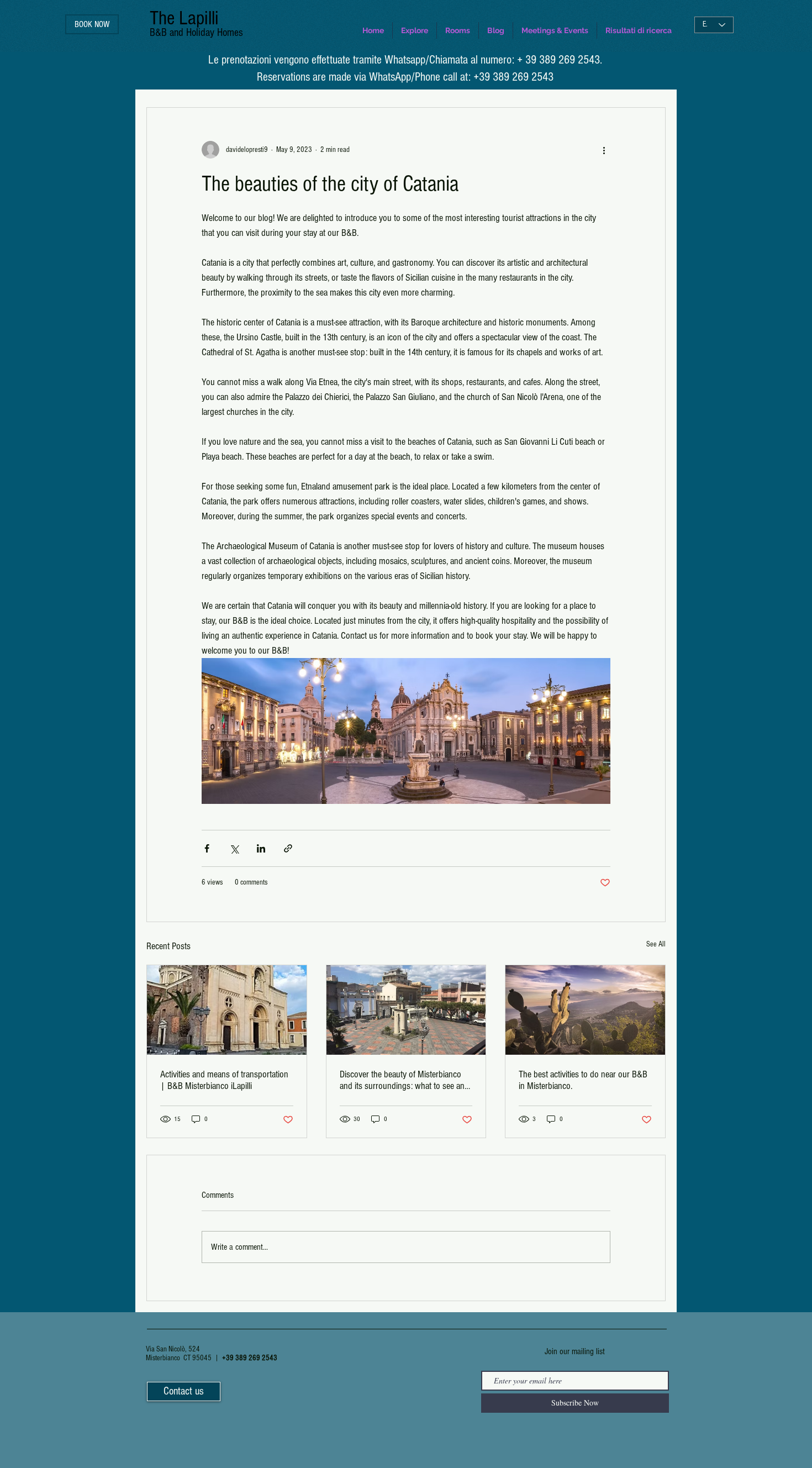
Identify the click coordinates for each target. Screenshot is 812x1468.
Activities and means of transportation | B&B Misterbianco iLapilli (224, 1080)
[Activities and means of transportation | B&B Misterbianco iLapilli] (227, 1010)
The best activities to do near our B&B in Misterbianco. (583, 1080)
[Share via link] (288, 848)
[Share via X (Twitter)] (234, 848)
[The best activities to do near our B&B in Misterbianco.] (585, 1010)
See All (656, 944)
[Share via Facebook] (207, 848)
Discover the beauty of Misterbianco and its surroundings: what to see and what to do (404, 1080)
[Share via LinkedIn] (261, 848)
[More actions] (603, 149)
